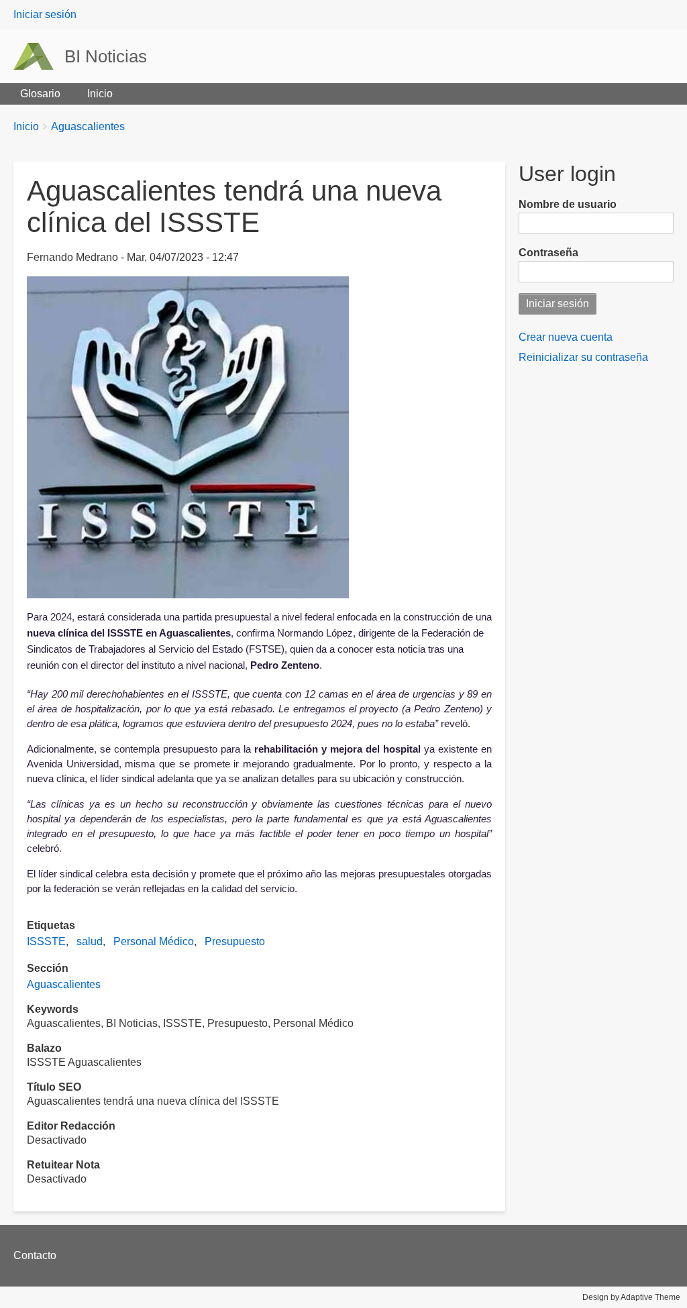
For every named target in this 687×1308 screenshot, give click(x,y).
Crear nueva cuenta (566, 337)
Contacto (34, 1255)
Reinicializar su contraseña (583, 357)
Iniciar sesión (44, 14)
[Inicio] (38, 56)
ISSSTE (46, 941)
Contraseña (548, 252)
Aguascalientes (88, 126)
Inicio (100, 93)
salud (89, 941)
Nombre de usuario (568, 204)
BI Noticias (105, 56)
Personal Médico (153, 941)
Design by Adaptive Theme (631, 1297)
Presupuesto (235, 941)
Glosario (40, 93)
